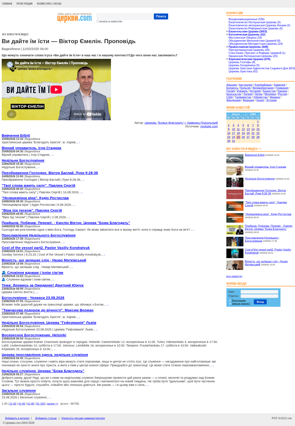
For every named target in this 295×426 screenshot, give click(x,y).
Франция (248, 100)
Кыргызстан (233, 94)
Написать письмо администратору (83, 418)
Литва (258, 94)
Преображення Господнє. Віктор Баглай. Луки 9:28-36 (50, 173)
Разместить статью (49, 3)
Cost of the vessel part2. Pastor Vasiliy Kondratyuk (46, 248)
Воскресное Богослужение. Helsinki (34, 335)
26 (243, 137)
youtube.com (209, 126)
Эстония (271, 100)
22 (257, 133)
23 (228, 137)
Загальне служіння (19, 390)
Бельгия (245, 87)
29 (257, 137)
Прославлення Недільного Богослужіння (38, 235)
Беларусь (232, 87)
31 (233, 141)
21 (253, 133)
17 (233, 133)
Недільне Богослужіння (23, 160)
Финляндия (233, 100)
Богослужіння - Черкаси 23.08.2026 (33, 298)
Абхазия (231, 84)
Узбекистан (260, 97)
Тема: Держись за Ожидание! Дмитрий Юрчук (43, 285)
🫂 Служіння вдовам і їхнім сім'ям (32, 273)
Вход (260, 301)
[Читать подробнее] (79, 142)
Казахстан (269, 91)
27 (248, 137)
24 (233, 137)
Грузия (230, 91)
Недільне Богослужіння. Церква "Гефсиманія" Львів (49, 322)
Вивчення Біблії (16, 135)
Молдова (270, 94)
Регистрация (24, 3)
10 (233, 129)
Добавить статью (46, 418)
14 (253, 129)
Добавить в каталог (17, 418)
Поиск (161, 16)
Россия (282, 94)
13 (248, 129)
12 (243, 129)
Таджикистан (243, 97)
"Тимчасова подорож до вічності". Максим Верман (48, 310)
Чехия (260, 100)
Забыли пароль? (241, 303)
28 (253, 137)
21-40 (12, 403)
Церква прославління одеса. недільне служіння (45, 355)
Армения (279, 84)
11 (238, 129)
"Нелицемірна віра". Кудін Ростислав (35, 198)
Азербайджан (263, 84)
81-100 (40, 403)
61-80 (30, 403)
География (234, 78)
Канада (282, 91)
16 (228, 133)
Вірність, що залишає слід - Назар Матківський (44, 260)
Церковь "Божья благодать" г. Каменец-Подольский (181, 123)
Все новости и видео (15, 34)
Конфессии (234, 13)
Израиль (242, 91)
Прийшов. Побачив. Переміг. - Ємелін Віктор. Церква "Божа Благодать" (66, 223)
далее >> (52, 403)
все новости (234, 276)
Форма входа (236, 283)
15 (257, 129)
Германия (282, 87)
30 (228, 141)
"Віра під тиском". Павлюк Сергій (32, 210)
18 (238, 133)
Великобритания (263, 87)
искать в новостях (110, 21)
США (229, 97)
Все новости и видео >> (243, 148)
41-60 (21, 403)
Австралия (245, 84)
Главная (7, 3)
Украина (275, 97)
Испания (255, 91)
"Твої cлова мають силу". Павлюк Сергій (38, 185)
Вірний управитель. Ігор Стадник (31, 148)
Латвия (248, 94)
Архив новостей (238, 107)
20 (248, 133)
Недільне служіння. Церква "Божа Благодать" (43, 371)
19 (243, 133)
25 (238, 137)
